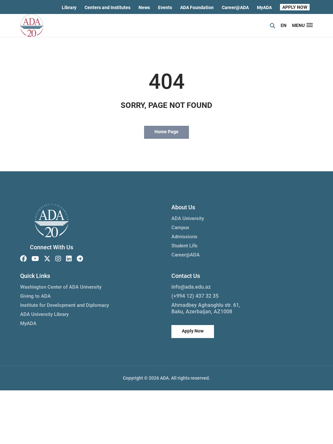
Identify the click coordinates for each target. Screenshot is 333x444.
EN (283, 25)
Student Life (184, 246)
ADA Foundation (197, 7)
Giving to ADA (35, 296)
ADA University (187, 218)
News (144, 7)
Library (69, 7)
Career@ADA (235, 7)
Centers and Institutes (107, 7)
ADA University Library (44, 314)
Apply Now (193, 330)
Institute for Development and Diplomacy (64, 305)
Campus (180, 227)
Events (165, 7)
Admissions (184, 237)
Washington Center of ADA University (60, 287)
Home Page (166, 131)
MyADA (264, 7)
